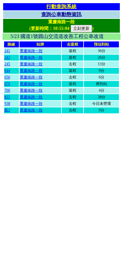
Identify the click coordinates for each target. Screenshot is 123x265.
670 (7, 84)
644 (7, 70)
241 (7, 51)
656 (7, 77)
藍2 (7, 110)
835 (7, 97)
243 (7, 57)
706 (7, 90)
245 (7, 64)
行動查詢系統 (61, 6)
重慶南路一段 (31, 51)
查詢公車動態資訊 (61, 14)
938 (7, 103)
